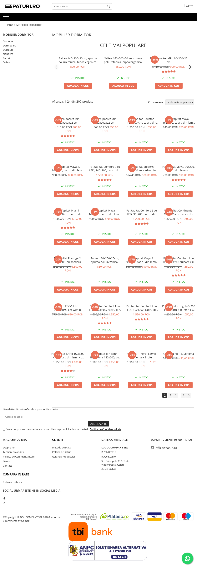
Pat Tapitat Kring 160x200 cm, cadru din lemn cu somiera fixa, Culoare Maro (67, 355)
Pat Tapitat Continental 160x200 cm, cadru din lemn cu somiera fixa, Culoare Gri (178, 212)
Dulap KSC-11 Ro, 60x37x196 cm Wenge (68, 308)
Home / (11, 25)
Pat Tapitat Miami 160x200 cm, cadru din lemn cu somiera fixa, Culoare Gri (67, 212)
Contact (7, 465)
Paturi (6, 58)
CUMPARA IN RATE (16, 474)
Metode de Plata (61, 447)
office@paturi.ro (166, 448)
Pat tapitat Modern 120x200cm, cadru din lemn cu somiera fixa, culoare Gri (141, 168)
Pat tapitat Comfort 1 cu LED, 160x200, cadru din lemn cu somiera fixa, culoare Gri (104, 308)
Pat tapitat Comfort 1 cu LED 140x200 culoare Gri (178, 260)
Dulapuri (8, 49)
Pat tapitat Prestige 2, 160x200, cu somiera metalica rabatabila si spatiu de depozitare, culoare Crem (68, 260)
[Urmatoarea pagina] (188, 395)
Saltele (6, 62)
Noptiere (8, 54)
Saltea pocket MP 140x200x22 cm (105, 120)
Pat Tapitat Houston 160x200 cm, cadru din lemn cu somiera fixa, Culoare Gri (141, 120)
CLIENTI (57, 440)
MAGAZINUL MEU (15, 440)
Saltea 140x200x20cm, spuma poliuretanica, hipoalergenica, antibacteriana (77, 60)
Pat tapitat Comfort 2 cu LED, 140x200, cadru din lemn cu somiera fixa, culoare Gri (104, 168)
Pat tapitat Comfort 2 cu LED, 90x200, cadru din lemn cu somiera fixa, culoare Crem (141, 212)
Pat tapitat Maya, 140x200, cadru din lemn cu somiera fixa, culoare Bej (105, 212)
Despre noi (9, 447)
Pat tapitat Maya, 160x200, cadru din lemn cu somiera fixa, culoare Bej (178, 120)
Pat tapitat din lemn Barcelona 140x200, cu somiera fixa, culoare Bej (104, 355)
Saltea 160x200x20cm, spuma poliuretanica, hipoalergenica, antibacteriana (123, 60)
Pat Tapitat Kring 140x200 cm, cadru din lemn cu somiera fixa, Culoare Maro (178, 308)
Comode (8, 41)
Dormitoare (9, 45)
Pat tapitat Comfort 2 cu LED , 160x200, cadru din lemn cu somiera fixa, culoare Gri (142, 308)
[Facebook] (4, 498)
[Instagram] (4, 503)
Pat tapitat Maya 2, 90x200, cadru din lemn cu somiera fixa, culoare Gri (141, 260)
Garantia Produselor (63, 456)
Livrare (7, 461)
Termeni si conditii (13, 452)
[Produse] (6, 17)
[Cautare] (108, 6)
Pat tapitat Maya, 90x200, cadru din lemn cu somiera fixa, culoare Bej (178, 168)
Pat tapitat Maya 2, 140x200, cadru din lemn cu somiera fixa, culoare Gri (68, 168)
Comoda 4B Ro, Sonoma (178, 354)
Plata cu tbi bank (12, 482)
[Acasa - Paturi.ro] (22, 6)
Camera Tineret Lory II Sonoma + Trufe (141, 355)
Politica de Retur (61, 452)
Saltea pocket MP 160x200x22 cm (168, 60)
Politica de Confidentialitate (105, 429)
